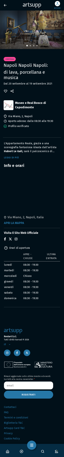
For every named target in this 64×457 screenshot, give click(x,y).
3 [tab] (33, 45)
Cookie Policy (12, 438)
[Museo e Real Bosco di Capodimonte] (8, 105)
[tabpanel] (32, 30)
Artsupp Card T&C (14, 428)
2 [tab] (30, 45)
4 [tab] (37, 45)
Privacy (8, 433)
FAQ (6, 412)
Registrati (28, 394)
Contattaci (10, 407)
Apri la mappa (14, 223)
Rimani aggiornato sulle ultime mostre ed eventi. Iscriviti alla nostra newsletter (27, 377)
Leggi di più (11, 157)
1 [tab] (27, 45)
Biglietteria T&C (13, 422)
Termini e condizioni (16, 417)
